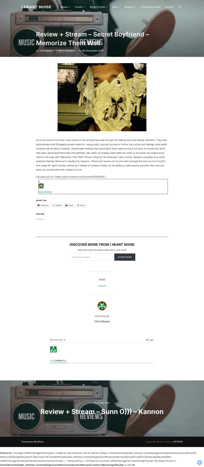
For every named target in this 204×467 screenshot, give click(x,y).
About (64, 7)
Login (151, 340)
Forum (78, 7)
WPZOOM (177, 442)
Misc (114, 7)
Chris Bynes (46, 50)
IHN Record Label (150, 7)
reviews (102, 286)
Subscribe (125, 257)
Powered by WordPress (33, 442)
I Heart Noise (36, 7)
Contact (169, 7)
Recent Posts (97, 7)
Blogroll (129, 7)
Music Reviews (67, 50)
